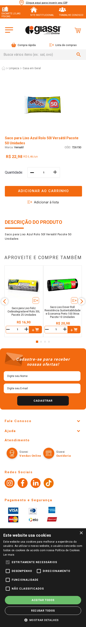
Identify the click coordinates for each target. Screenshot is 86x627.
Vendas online (30, 455)
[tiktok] (49, 483)
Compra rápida (27, 45)
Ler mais (8, 554)
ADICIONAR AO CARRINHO (43, 191)
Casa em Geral (32, 68)
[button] (43, 188)
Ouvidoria (63, 455)
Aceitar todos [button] (43, 600)
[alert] (43, 577)
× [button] (81, 533)
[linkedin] (36, 483)
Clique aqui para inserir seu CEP (46, 2)
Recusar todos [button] (43, 610)
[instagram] (10, 483)
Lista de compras (66, 45)
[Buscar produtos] (79, 54)
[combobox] (43, 54)
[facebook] (23, 483)
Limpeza (14, 68)
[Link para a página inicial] (3, 68)
